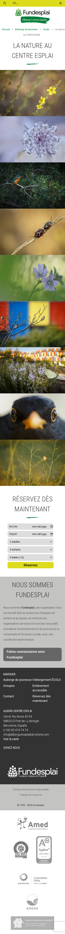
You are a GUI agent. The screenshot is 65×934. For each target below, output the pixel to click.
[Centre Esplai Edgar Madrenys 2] (32, 115)
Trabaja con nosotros (31, 794)
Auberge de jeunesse (26, 29)
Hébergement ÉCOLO (46, 679)
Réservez (31, 565)
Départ (13, 534)
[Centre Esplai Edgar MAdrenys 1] (32, 392)
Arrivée (13, 526)
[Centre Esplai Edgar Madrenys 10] (32, 254)
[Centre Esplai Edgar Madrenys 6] (32, 161)
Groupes (9, 685)
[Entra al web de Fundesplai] (33, 776)
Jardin (46, 29)
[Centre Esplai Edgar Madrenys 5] (32, 346)
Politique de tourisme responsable (31, 789)
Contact (8, 696)
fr (14, 3)
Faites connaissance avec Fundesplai (26, 654)
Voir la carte (11, 739)
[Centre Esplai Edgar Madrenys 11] (32, 485)
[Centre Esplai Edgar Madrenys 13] (32, 207)
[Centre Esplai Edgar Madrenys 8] (32, 438)
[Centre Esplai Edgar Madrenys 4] (32, 300)
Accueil (6, 29)
